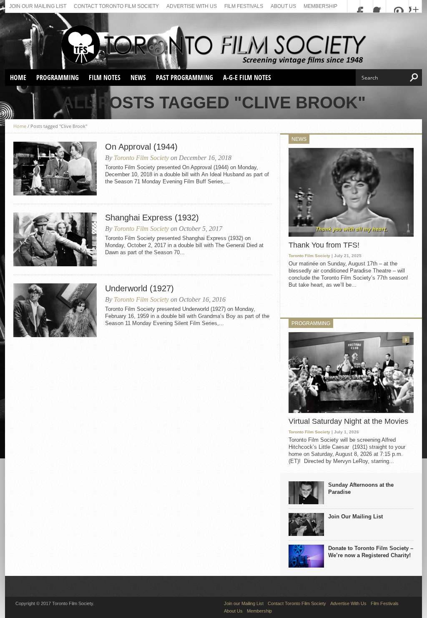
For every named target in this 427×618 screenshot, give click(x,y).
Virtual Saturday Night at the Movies (348, 421)
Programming (57, 77)
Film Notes (105, 77)
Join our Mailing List (37, 6)
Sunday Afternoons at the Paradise (361, 488)
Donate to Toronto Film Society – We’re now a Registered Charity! (370, 551)
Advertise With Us (191, 6)
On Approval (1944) (141, 146)
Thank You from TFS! (324, 245)
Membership (320, 6)
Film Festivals (243, 6)
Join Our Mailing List (355, 516)
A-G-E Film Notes (247, 77)
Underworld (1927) (139, 288)
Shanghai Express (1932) (152, 217)
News (138, 77)
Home (18, 77)
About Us (283, 6)
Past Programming (184, 77)
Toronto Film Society (141, 157)
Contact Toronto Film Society (116, 6)
